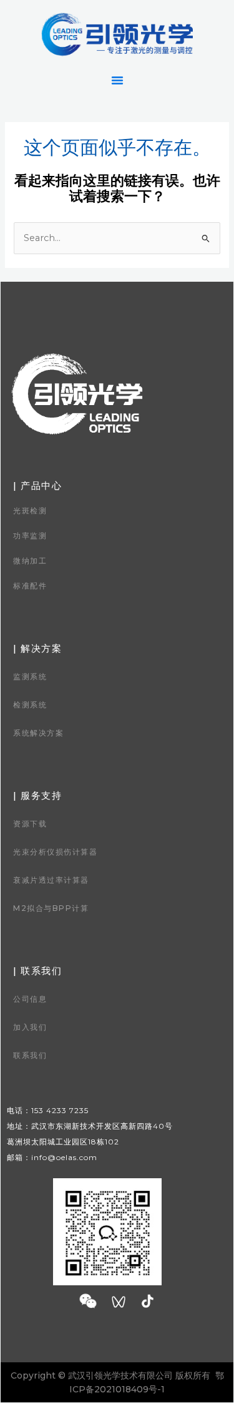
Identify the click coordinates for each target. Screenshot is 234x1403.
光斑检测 (30, 510)
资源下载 (30, 823)
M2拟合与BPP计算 (51, 908)
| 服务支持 (37, 795)
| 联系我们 (37, 971)
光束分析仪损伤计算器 (55, 851)
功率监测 (30, 535)
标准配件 (30, 585)
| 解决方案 (37, 648)
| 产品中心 (37, 485)
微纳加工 (30, 560)
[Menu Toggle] (117, 80)
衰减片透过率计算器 (51, 880)
